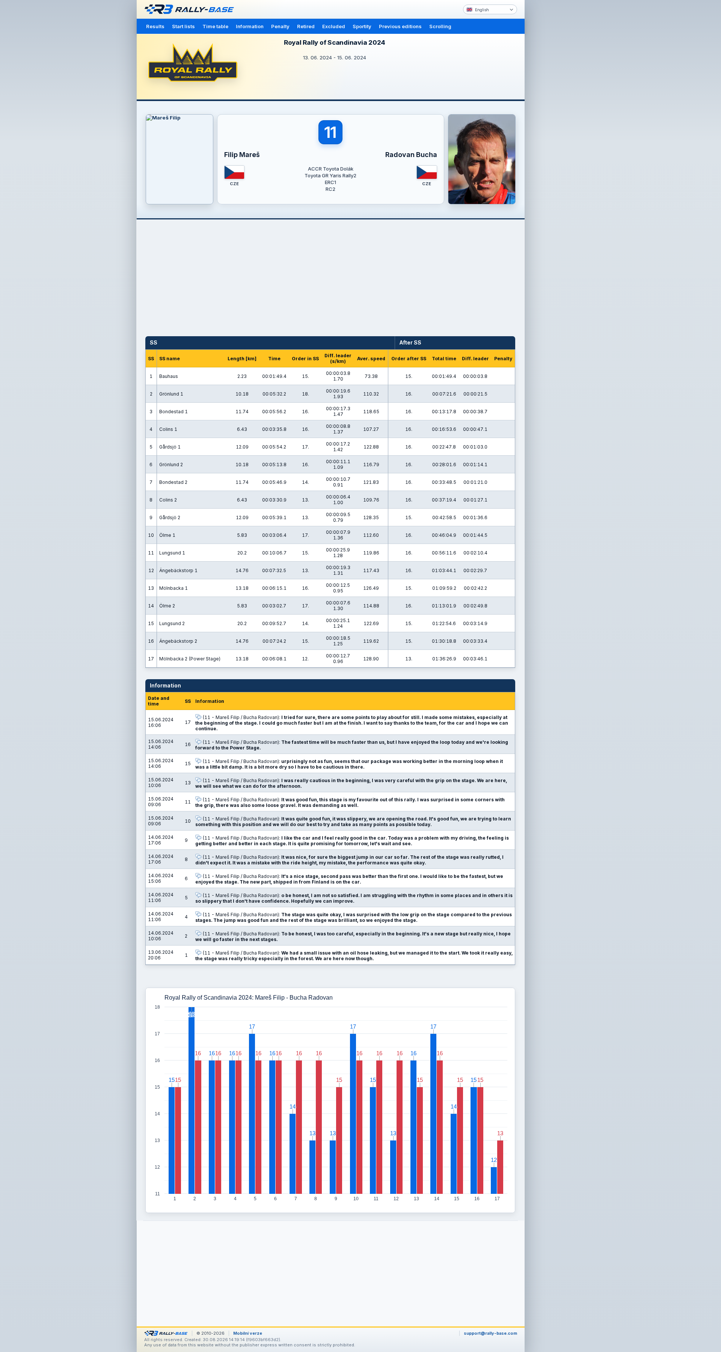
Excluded (333, 26)
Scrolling (440, 26)
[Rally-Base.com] (191, 9)
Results (155, 26)
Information (250, 26)
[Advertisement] (556, 116)
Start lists (183, 26)
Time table (215, 26)
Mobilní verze (247, 1333)
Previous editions (400, 26)
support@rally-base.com (490, 1333)
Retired (306, 26)
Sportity (362, 26)
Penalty (280, 26)
